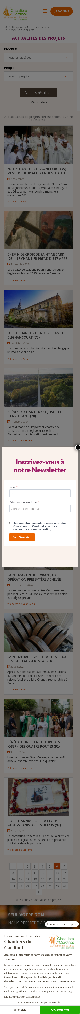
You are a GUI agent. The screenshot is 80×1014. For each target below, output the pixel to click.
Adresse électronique (24, 502)
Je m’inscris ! (22, 537)
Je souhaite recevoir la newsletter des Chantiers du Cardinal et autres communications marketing (39, 526)
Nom (13, 486)
